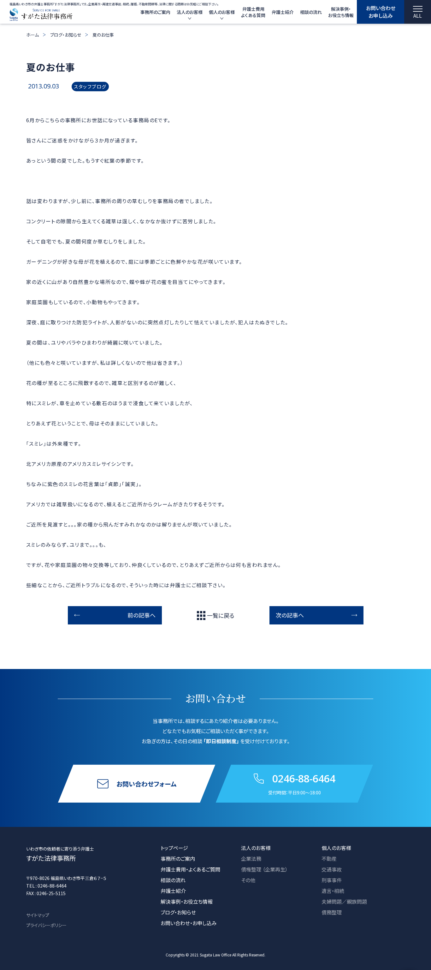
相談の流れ (311, 12)
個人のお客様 (222, 12)
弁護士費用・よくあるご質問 (190, 869)
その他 (248, 880)
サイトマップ (37, 915)
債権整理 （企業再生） (264, 869)
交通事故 (332, 869)
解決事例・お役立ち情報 (187, 901)
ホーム (32, 35)
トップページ (174, 848)
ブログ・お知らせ (65, 35)
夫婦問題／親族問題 (344, 901)
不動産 (329, 858)
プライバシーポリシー (46, 925)
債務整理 (332, 912)
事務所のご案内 (155, 12)
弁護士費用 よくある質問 (253, 12)
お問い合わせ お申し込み (380, 11)
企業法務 (251, 858)
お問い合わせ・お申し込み (189, 923)
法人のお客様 (190, 12)
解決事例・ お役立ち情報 (341, 12)
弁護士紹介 (283, 12)
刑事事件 (332, 880)
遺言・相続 (333, 891)
